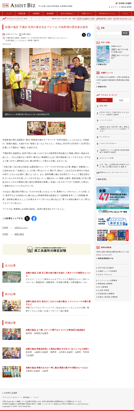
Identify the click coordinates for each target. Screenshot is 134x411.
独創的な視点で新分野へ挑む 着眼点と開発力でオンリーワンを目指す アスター (71, 18)
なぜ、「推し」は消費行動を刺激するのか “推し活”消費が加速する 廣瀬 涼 (114, 165)
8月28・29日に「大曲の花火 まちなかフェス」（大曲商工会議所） (114, 113)
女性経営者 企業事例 (106, 294)
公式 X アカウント (105, 274)
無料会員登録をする (106, 258)
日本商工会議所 (10, 393)
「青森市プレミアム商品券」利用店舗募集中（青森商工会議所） (114, 151)
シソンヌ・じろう (32, 18)
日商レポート (87, 13)
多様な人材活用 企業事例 (107, 297)
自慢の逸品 (26, 34)
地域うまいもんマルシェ (57, 38)
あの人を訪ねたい (68, 13)
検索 (125, 33)
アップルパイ (105, 137)
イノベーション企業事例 (107, 280)
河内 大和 (103, 106)
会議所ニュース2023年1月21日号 (34, 38)
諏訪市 (36, 40)
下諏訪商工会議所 (12, 38)
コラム (125, 13)
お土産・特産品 (103, 290)
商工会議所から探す (87, 19)
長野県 (30, 40)
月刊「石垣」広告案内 (106, 268)
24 (104, 100)
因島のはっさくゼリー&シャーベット (114, 172)
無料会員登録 (126, 7)
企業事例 (36, 13)
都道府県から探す (105, 19)
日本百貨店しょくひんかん (16, 40)
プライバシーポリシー (11, 397)
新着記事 (21, 13)
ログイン (114, 7)
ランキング (15, 18)
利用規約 (26, 397)
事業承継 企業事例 (105, 284)
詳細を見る (102, 64)
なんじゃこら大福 (106, 158)
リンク (35, 397)
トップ (8, 13)
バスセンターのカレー (108, 143)
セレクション (107, 13)
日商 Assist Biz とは (124, 19)
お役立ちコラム (12, 34)
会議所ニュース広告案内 (107, 271)
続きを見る (102, 179)
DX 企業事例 (103, 287)
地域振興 (50, 13)
